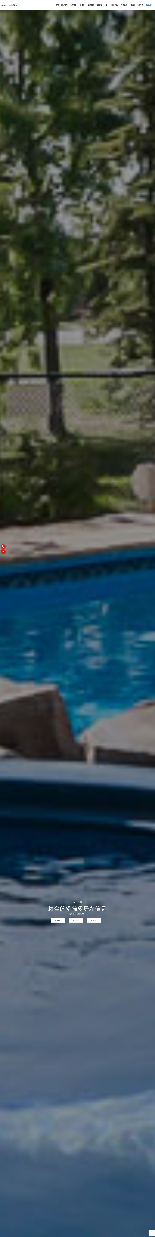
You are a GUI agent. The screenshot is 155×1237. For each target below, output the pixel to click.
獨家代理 (75, 927)
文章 (105, 5)
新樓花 (99, 5)
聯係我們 (124, 5)
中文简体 (132, 5)
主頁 (57, 5)
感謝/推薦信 (114, 5)
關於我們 (64, 5)
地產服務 (74, 5)
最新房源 (91, 5)
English (149, 5)
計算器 (82, 5)
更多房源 (58, 927)
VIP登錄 (140, 5)
